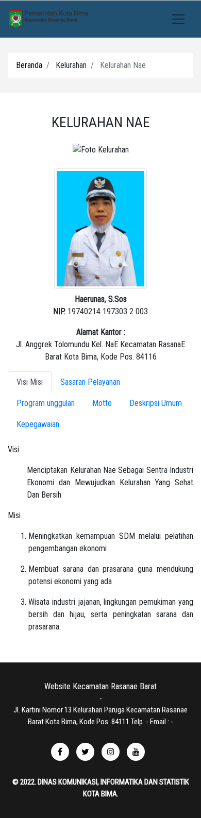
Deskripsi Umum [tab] (155, 403)
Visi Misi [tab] (29, 382)
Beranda (29, 65)
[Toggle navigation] (178, 19)
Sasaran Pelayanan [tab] (90, 382)
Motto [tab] (102, 403)
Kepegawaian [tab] (37, 424)
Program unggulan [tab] (45, 403)
